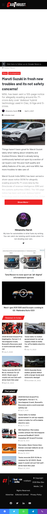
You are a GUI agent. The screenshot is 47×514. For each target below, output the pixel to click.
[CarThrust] (17, 4)
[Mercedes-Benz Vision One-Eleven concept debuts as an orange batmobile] (9, 448)
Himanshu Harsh (11, 111)
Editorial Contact (22, 495)
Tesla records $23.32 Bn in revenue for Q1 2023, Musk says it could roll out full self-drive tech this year (12, 375)
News (12, 68)
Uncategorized (14, 73)
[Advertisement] (23, 35)
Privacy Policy (36, 495)
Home (6, 68)
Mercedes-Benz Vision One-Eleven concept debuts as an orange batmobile (30, 447)
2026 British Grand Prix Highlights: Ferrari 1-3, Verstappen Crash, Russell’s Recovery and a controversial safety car (31, 402)
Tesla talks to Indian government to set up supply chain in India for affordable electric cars (35, 341)
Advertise (9, 495)
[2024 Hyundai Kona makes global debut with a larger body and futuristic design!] (35, 361)
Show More (23, 202)
